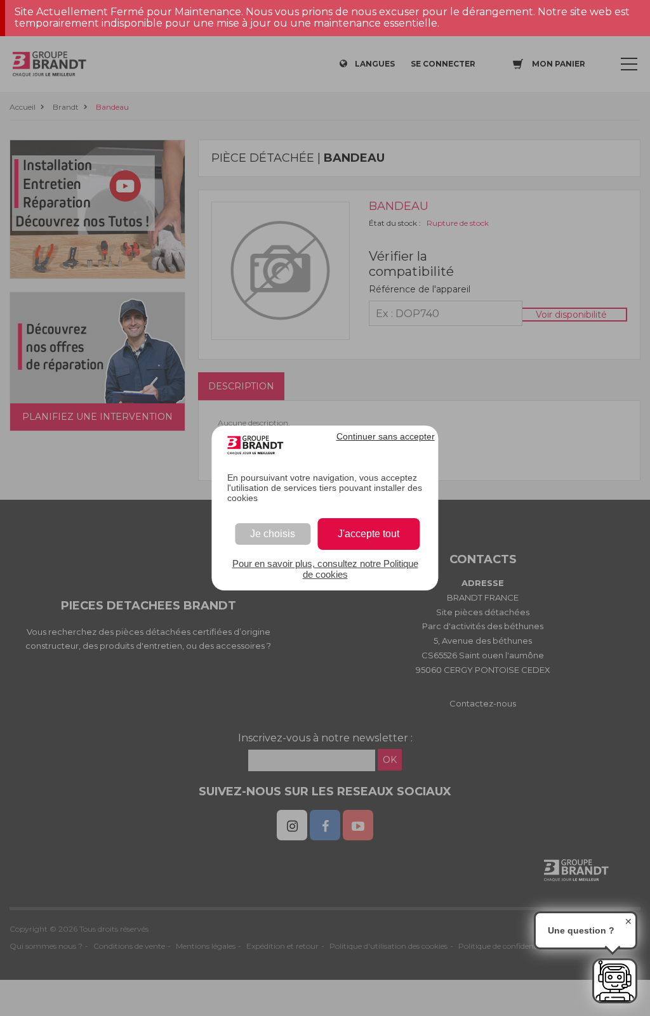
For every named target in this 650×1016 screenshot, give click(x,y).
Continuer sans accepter (385, 436)
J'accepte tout (368, 533)
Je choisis (272, 533)
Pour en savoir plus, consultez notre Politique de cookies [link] (325, 569)
